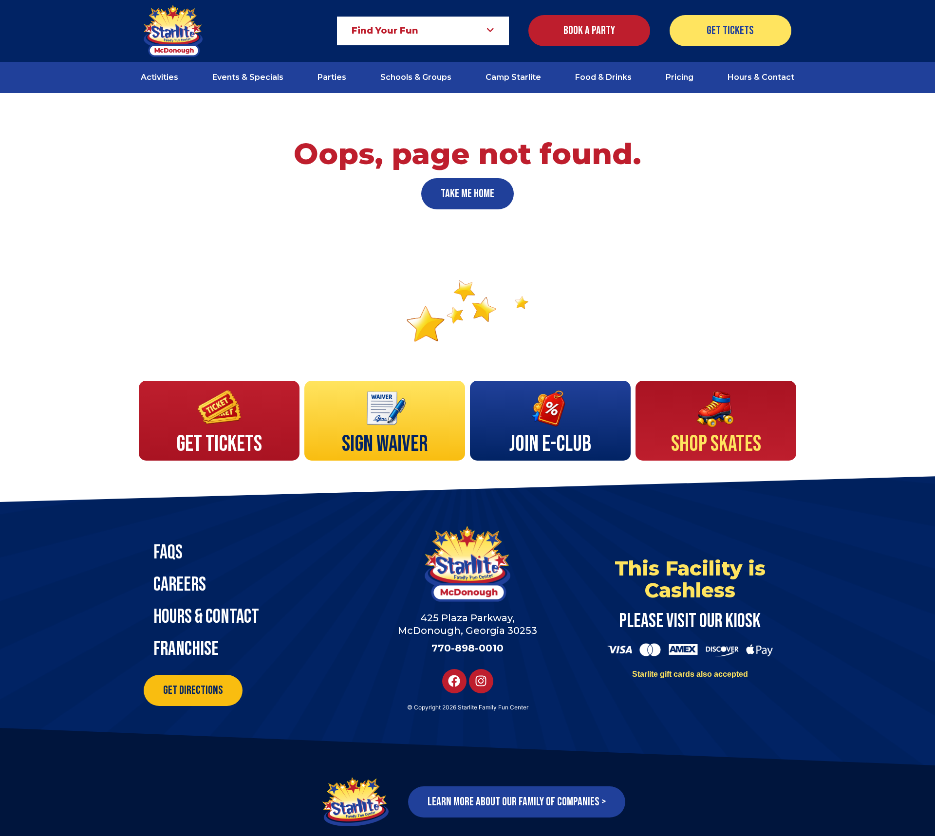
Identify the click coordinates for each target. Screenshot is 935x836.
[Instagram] (481, 681)
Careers (179, 584)
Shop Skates (716, 444)
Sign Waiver (385, 444)
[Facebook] (454, 681)
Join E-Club (550, 444)
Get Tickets (219, 444)
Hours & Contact (206, 617)
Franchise (186, 649)
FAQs (168, 552)
